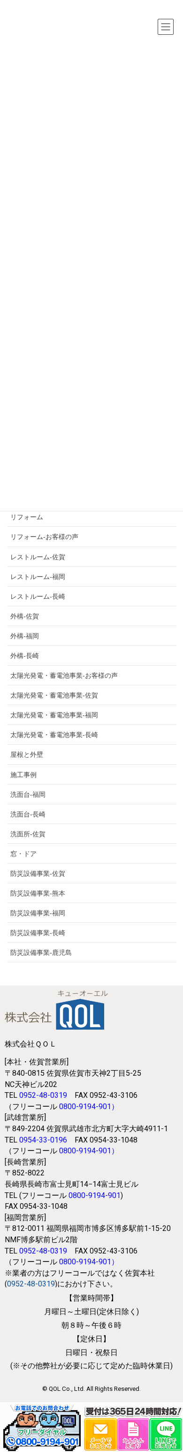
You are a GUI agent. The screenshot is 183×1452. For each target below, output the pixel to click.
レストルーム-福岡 (37, 576)
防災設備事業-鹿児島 (41, 952)
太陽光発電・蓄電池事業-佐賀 (54, 695)
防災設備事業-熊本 (37, 893)
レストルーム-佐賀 (37, 557)
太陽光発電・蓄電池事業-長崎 (54, 734)
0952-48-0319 (43, 1095)
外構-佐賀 (24, 616)
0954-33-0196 (43, 1139)
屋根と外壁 (26, 754)
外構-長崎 (24, 655)
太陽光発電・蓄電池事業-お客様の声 (64, 675)
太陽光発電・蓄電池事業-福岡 (54, 715)
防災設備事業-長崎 (37, 932)
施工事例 (23, 774)
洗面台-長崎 (28, 814)
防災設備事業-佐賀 (37, 873)
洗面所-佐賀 (28, 834)
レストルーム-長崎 (37, 596)
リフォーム (26, 517)
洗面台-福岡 (28, 794)
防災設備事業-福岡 (37, 913)
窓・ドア (23, 853)
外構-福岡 (24, 636)
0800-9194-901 (85, 1106)
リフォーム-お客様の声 (44, 536)
